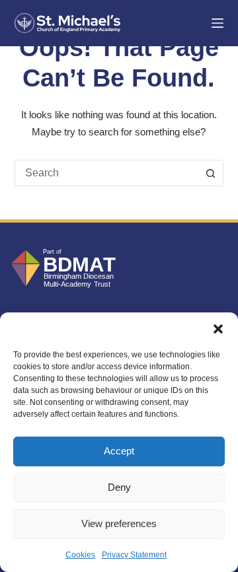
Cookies (80, 554)
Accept (119, 450)
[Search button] (210, 173)
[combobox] (106, 173)
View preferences (119, 523)
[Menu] (217, 23)
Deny (119, 487)
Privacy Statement (134, 554)
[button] (218, 329)
